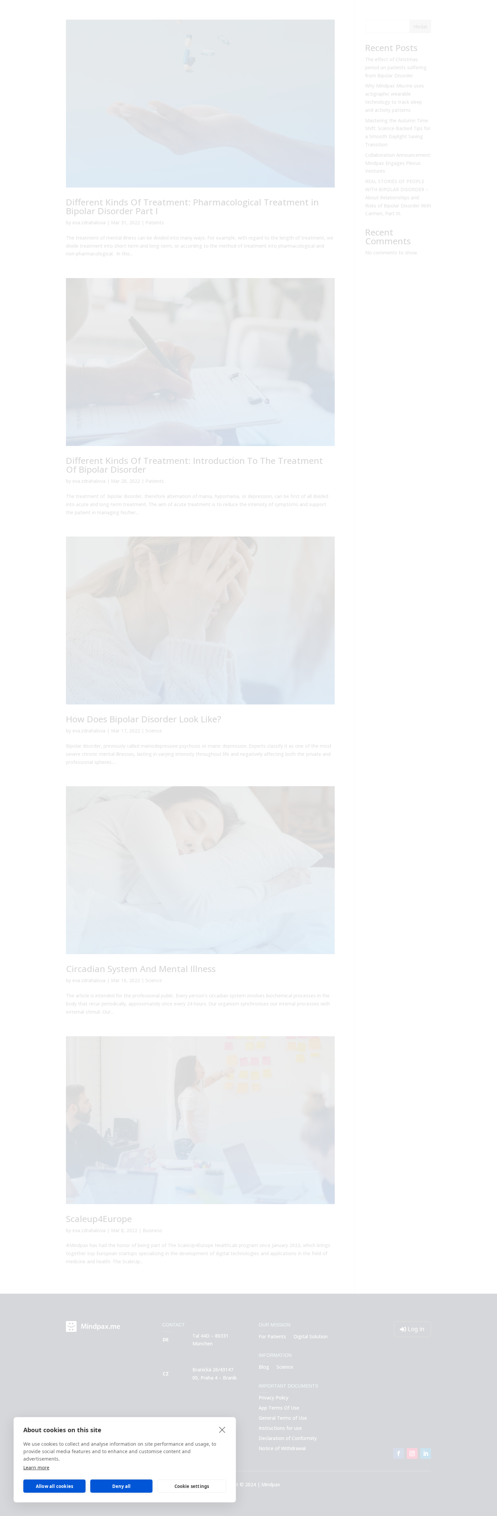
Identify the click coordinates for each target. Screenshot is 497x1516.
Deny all (121, 1486)
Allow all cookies (54, 1486)
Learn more (36, 1467)
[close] (222, 1429)
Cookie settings (191, 1486)
